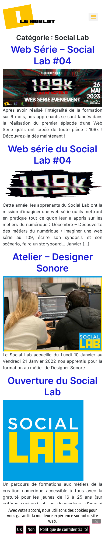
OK (19, 529)
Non (31, 529)
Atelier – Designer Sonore (52, 262)
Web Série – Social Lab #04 (52, 55)
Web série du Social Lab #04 (52, 154)
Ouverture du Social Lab (52, 386)
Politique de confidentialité (64, 529)
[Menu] (93, 17)
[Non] (96, 521)
